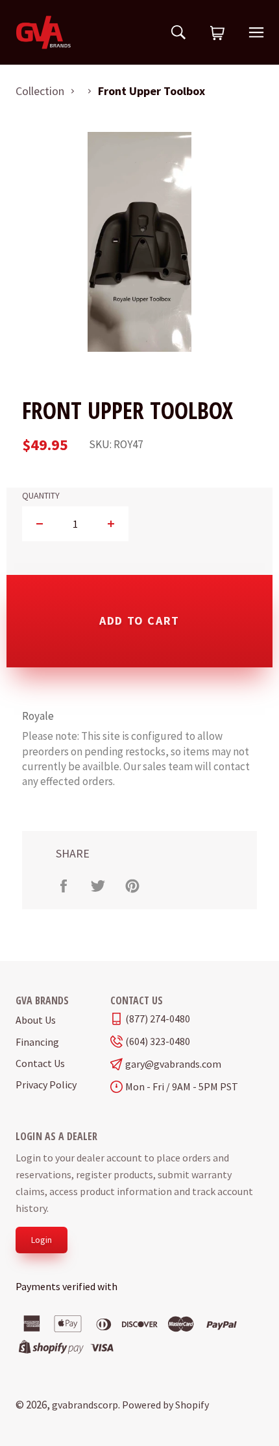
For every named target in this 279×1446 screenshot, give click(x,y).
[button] (217, 33)
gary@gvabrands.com (173, 1064)
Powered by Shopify (165, 1404)
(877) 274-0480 (157, 1019)
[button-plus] (110, 523)
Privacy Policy (46, 1084)
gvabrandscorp (85, 1404)
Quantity (41, 495)
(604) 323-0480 (157, 1041)
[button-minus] (40, 523)
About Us (36, 1019)
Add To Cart (139, 620)
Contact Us (40, 1063)
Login (41, 1240)
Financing (37, 1041)
